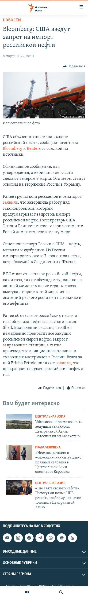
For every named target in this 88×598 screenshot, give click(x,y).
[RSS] (72, 537)
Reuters (34, 149)
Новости (12, 20)
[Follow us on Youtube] (7, 537)
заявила (10, 203)
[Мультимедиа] (27, 592)
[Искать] (61, 592)
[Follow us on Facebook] (29, 537)
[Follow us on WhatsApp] (50, 537)
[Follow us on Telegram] (39, 537)
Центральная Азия (50, 416)
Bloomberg (12, 149)
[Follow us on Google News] (61, 537)
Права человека (48, 447)
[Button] (74, 66)
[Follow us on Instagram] (18, 537)
